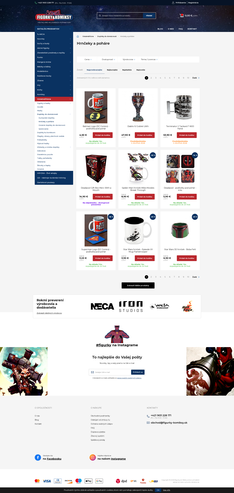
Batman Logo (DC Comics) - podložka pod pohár (96, 127)
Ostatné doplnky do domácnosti (52, 125)
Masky (39, 111)
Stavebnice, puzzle (45, 154)
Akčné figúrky (43, 48)
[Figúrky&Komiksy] (54, 15)
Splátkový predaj (98, 440)
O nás (171, 29)
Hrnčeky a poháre (46, 121)
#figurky (103, 345)
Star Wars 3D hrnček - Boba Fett (180, 249)
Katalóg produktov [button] (48, 29)
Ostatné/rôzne (44, 99)
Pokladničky (42, 140)
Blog (160, 29)
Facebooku (54, 458)
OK (158, 490)
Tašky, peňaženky (44, 158)
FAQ (181, 29)
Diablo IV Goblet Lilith (138, 126)
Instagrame (118, 458)
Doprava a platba (98, 432)
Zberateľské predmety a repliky (51, 53)
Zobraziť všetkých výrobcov (49, 313)
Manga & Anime (44, 62)
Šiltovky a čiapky (43, 165)
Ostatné (40, 169)
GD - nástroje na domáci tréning (51, 178)
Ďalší (194, 78)
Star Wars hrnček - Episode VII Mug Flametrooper (138, 250)
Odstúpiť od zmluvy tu (100, 420)
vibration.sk (195, 482)
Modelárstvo (42, 71)
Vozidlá (40, 107)
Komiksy (41, 94)
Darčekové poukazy (46, 182)
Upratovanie (43, 129)
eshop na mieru (178, 482)
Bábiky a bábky (44, 67)
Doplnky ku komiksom (46, 132)
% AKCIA (41, 34)
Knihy (39, 90)
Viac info (166, 490)
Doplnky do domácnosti (47, 114)
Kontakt (192, 29)
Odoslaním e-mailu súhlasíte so (117, 378)
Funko (40, 57)
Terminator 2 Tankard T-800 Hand (180, 127)
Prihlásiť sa (138, 372)
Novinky (40, 39)
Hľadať (149, 16)
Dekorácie (41, 151)
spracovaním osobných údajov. (129, 378)
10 (188, 78)
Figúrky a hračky (43, 103)
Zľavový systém (97, 436)
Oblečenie (41, 162)
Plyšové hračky (43, 143)
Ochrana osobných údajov (102, 424)
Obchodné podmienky (100, 416)
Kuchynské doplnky (46, 118)
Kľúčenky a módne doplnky (48, 147)
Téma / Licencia (148, 59)
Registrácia (193, 3)
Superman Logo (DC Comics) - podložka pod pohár (96, 250)
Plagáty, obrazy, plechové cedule (50, 136)
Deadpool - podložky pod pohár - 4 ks (180, 189)
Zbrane (40, 80)
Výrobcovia (128, 59)
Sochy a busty (43, 43)
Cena (87, 59)
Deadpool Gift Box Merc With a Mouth (96, 189)
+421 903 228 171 (46, 2)
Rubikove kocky (44, 76)
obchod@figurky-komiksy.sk (169, 422)
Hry (38, 85)
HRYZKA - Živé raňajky (47, 173)
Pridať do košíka (102, 135)
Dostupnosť (107, 59)
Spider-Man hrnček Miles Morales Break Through (138, 189)
